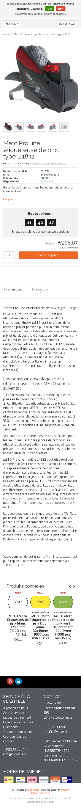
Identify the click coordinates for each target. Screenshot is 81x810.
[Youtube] (10, 682)
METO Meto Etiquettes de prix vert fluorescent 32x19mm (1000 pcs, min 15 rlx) (55, 627)
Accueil (7, 34)
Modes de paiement (17, 718)
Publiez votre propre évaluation (48, 163)
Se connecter (67, 23)
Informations (33, 653)
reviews (48, 802)
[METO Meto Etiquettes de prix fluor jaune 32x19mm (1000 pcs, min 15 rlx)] (32, 602)
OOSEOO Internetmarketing (50, 791)
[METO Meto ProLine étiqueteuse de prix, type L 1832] (42, 82)
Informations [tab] (13, 289)
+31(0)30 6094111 (15, 749)
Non (60, 8)
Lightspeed (33, 789)
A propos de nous (15, 708)
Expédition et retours (18, 722)
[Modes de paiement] (9, 779)
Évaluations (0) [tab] (40, 291)
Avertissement (13, 713)
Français (11, 23)
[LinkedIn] (18, 682)
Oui (50, 8)
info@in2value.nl (15, 754)
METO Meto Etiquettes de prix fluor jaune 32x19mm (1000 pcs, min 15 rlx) (32, 627)
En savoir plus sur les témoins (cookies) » (41, 14)
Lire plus (8, 199)
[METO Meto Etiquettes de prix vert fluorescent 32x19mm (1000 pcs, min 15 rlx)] (55, 602)
